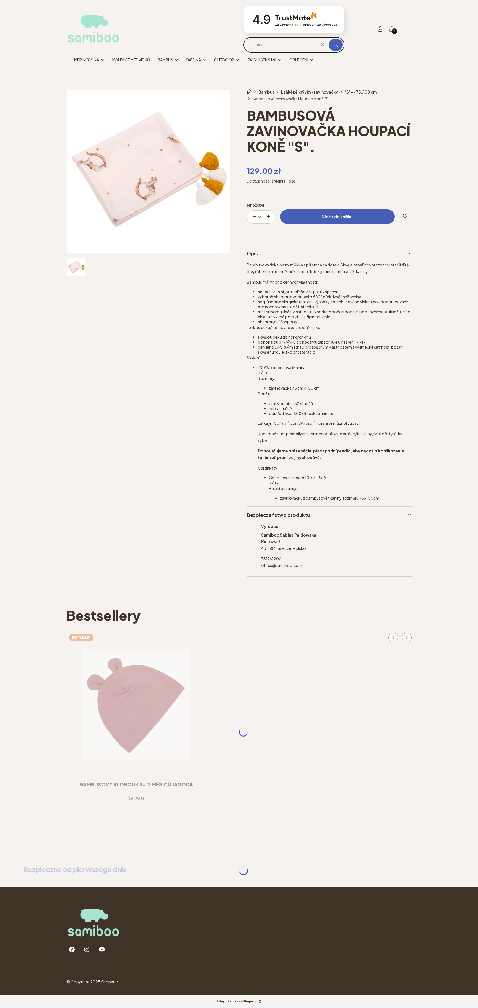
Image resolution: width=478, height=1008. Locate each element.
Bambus (266, 91)
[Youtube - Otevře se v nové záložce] (101, 949)
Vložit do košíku (337, 216)
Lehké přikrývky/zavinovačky (309, 91)
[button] (336, 45)
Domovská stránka (249, 91)
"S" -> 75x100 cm (361, 91)
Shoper (108, 981)
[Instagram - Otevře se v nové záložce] (86, 949)
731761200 (271, 558)
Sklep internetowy (237, 1001)
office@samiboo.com (281, 565)
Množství (255, 205)
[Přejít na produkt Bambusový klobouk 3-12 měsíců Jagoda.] (136, 704)
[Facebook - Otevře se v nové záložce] (71, 949)
